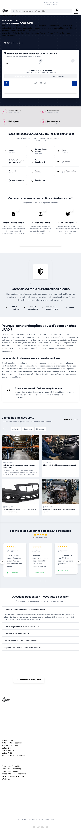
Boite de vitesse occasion (39, 3)
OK (69, 11)
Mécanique (40, 429)
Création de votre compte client (13, 806)
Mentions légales (7, 796)
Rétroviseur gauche (64, 33)
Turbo (10, 33)
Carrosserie (28, 429)
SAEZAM (59, 819)
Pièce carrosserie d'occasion (13, 755)
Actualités (15, 429)
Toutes (5, 429)
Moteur (5, 33)
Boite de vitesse (19, 33)
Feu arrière (52, 33)
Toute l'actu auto (70, 419)
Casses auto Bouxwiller (11, 766)
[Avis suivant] (79, 562)
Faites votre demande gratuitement (42, 243)
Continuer (39, 91)
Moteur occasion (31, 3)
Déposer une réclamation (21, 786)
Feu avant (44, 33)
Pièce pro (24, 3)
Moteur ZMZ (6, 748)
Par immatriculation (23, 76)
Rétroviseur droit (8, 36)
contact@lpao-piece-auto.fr (13, 717)
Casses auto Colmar (10, 771)
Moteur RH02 (7, 753)
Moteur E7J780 (8, 750)
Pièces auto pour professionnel (14, 774)
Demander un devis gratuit (30, 680)
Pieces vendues (10, 3)
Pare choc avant (33, 33)
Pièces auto (4, 3)
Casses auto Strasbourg (11, 769)
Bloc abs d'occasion (10, 745)
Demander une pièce (15, 43)
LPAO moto (6, 779)
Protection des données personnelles (14, 803)
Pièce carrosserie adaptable (13, 776)
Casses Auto (18, 3)
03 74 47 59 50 (66, 3)
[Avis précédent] (2, 562)
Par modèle (59, 76)
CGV (3, 800)
